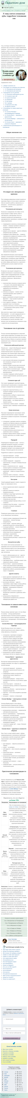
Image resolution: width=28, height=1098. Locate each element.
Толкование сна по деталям (11, 92)
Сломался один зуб (11, 96)
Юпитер (6, 1081)
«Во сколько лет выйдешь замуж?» (12, 953)
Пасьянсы (17, 10)
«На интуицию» (7, 970)
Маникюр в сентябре (8, 1054)
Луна (5, 1073)
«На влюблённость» (8, 960)
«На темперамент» (8, 963)
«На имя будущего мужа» (9, 961)
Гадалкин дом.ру (8, 1095)
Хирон (5, 1090)
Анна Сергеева (12, 939)
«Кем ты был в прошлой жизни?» (12, 975)
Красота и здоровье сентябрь (11, 1051)
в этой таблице (14, 789)
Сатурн (6, 1083)
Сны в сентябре (7, 1062)
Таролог (23, 10)
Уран (5, 1084)
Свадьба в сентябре (8, 1058)
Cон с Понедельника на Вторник (14, 923)
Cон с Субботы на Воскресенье (14, 935)
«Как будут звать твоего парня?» (11, 949)
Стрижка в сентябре (8, 1053)
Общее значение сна (9, 85)
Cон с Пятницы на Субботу (14, 933)
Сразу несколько (10, 98)
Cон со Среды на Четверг (14, 928)
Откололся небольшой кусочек (14, 94)
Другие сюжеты (10, 106)
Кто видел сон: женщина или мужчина (14, 87)
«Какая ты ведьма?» (8, 965)
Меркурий (6, 1075)
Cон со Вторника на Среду (14, 925)
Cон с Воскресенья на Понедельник (14, 920)
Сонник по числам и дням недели (14, 918)
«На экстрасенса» (7, 968)
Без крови (8, 101)
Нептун (6, 1086)
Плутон (6, 1088)
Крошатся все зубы (11, 104)
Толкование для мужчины (13, 91)
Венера (6, 1077)
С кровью (8, 103)
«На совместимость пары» (10, 958)
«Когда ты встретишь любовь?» (11, 951)
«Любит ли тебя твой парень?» (11, 955)
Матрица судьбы (6, 10)
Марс (5, 1079)
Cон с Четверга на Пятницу (14, 931)
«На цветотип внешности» (10, 974)
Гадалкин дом (15, 2)
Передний (8, 99)
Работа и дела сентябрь (9, 1056)
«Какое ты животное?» (9, 979)
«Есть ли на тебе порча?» (9, 967)
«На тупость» (6, 972)
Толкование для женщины (13, 89)
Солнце (6, 1072)
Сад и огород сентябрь (9, 1060)
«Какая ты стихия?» (8, 977)
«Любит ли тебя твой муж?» (10, 956)
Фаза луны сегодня (8, 1049)
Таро (12, 10)
